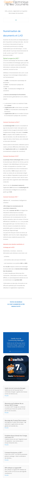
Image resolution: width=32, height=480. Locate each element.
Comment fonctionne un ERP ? (13, 452)
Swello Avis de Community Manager (16, 339)
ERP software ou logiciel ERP (13, 468)
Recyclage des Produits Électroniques (15, 420)
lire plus (7, 395)
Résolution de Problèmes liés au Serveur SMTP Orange (14, 404)
